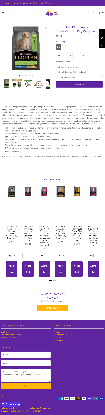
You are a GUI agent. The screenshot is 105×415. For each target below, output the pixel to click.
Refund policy (6, 408)
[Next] (46, 84)
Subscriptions (59, 338)
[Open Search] (94, 13)
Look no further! (95, 156)
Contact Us (58, 341)
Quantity (60, 55)
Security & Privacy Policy (11, 335)
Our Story (5, 332)
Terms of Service (8, 338)
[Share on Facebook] (102, 32)
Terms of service (32, 408)
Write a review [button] (52, 308)
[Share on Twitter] (102, 38)
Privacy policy (18, 408)
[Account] (99, 13)
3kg (58, 47)
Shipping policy (46, 408)
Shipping (57, 332)
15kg (65, 47)
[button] (79, 77)
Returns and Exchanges (64, 335)
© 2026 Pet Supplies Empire (12, 411)
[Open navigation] (22, 13)
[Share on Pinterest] (102, 45)
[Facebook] (2, 397)
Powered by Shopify (33, 411)
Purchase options (63, 62)
